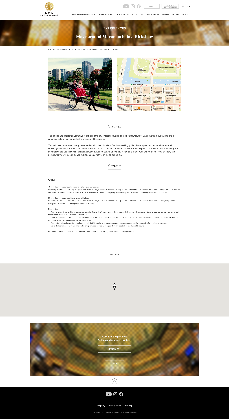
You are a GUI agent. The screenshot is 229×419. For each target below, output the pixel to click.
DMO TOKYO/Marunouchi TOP (59, 50)
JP (183, 6)
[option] (80, 84)
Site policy (101, 406)
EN (189, 6)
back (114, 363)
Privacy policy (115, 406)
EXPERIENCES (79, 50)
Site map (128, 406)
